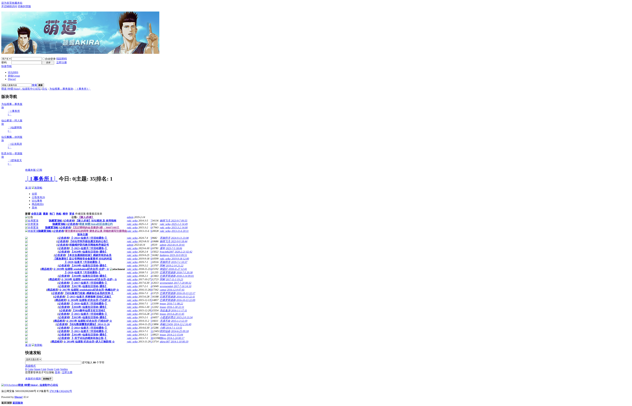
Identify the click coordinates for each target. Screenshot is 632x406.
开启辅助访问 (9, 6)
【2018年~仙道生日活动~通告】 (89, 276)
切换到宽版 (24, 6)
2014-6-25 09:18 (180, 331)
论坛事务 (37, 200)
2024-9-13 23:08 (180, 237)
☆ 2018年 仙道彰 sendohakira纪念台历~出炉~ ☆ (89, 279)
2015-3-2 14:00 (179, 227)
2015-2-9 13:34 (184, 317)
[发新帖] (37, 187)
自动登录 (50, 58)
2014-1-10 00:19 (179, 341)
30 (152, 338)
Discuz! (12, 79)
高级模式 (30, 366)
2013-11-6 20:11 (180, 231)
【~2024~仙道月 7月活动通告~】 (89, 237)
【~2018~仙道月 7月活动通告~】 (82, 272)
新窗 (27, 213)
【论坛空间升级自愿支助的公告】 (89, 241)
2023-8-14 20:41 (176, 244)
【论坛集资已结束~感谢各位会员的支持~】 (89, 293)
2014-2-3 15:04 (175, 334)
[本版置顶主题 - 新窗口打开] (31, 231)
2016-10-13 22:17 (185, 293)
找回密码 (61, 58)
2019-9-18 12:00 (180, 258)
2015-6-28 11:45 (175, 314)
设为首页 (6, 2)
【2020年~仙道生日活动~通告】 (89, 251)
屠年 (162, 248)
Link (43, 369)
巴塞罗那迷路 (168, 272)
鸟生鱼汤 (165, 310)
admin (130, 217)
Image (37, 369)
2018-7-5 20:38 (184, 272)
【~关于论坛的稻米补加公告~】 (89, 338)
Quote (50, 369)
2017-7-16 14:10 (182, 286)
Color (31, 369)
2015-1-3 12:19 (179, 320)
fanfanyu (164, 255)
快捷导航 (6, 66)
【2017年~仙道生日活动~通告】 (89, 286)
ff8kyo (163, 338)
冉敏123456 (166, 324)
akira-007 (165, 341)
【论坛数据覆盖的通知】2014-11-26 (89, 324)
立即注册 (61, 62)
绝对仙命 (165, 331)
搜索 (34, 85)
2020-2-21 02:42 (183, 251)
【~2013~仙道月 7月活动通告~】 (89, 331)
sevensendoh (166, 282)
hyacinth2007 (167, 251)
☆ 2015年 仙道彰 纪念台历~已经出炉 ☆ (89, 320)
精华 (65, 213)
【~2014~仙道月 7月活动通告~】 (89, 327)
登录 (57, 372)
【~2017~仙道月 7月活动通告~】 (89, 282)
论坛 (13, 72)
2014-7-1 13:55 (174, 327)
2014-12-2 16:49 (182, 324)
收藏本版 (30, 170)
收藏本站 (17, 2)
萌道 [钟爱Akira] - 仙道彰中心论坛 (21, 88)
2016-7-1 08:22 (175, 303)
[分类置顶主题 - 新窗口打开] (31, 224)
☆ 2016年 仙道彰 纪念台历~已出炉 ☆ (89, 300)
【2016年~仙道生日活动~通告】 (89, 307)
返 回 (28, 187)
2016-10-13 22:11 (185, 296)
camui (163, 289)
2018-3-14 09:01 (185, 276)
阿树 (162, 265)
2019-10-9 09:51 (178, 255)
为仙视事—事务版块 (61, 88)
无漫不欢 (165, 320)
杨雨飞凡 (165, 220)
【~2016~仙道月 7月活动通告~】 (89, 303)
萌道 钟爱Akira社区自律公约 (96, 224)
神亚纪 (164, 269)
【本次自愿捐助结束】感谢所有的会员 (89, 255)
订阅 (39, 170)
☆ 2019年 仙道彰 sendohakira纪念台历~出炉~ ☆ (81, 269)
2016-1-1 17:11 (179, 310)
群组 (14, 75)
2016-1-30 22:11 (175, 307)
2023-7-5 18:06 (174, 248)
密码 (4, 62)
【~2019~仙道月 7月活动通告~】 (82, 262)
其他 (34, 207)
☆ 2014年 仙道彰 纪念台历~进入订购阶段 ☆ (89, 341)
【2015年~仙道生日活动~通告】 (89, 317)
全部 (34, 193)
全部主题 (36, 213)
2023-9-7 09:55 (179, 220)
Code (57, 369)
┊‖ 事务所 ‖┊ (83, 88)
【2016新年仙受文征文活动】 (89, 310)
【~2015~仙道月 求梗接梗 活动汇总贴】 (89, 296)
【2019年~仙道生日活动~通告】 (89, 265)
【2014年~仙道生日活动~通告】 (89, 334)
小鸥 (162, 327)
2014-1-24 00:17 (175, 338)
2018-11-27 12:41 (177, 269)
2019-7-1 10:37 (179, 262)
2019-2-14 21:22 (174, 265)
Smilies (64, 369)
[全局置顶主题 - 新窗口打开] (31, 220)
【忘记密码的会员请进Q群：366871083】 (96, 227)
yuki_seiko (132, 220)
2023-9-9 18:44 (179, 241)
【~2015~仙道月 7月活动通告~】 (89, 314)
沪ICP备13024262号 (61, 391)
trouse (163, 303)
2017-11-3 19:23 (174, 279)
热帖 (58, 213)
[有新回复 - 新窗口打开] (26, 238)
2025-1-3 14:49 (179, 224)
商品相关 (38, 204)
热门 (52, 213)
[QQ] (4, 385)
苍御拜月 (165, 237)
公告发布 (38, 197)
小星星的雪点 (168, 317)
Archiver (13, 385)
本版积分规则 (33, 378)
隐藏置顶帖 (55, 220)
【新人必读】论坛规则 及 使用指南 (96, 220)
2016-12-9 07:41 (175, 289)
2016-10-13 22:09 (185, 300)
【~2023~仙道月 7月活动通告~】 (89, 248)
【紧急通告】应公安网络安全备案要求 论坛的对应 (82, 258)
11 (152, 331)
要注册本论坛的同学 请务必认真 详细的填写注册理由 (96, 231)
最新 (45, 213)
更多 (72, 213)
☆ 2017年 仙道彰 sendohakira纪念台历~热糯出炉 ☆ (89, 289)
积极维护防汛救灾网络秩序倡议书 (89, 244)
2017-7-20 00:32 (182, 282)
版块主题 (82, 234)
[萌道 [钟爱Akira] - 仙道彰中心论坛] (80, 52)
